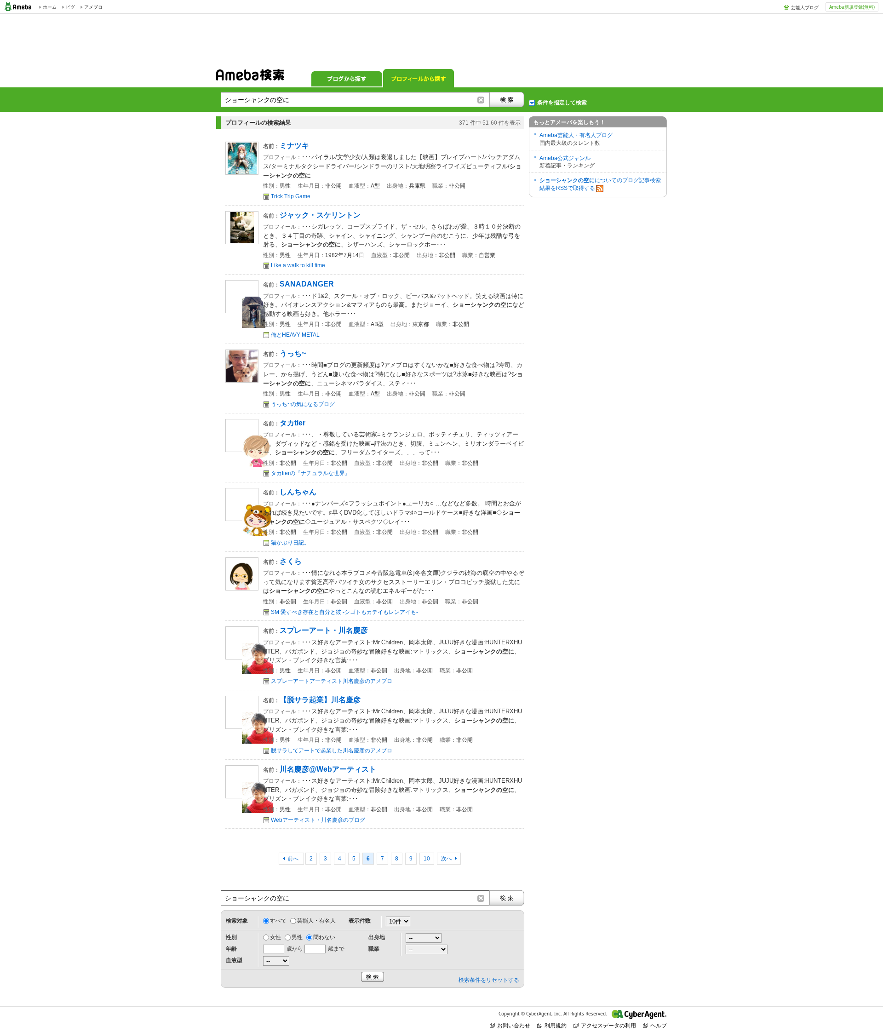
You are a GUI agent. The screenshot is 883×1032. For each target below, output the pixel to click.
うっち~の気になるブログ (303, 404)
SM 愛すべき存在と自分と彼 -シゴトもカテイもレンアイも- (344, 612)
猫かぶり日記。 (290, 542)
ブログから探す (346, 78)
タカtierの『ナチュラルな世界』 (310, 473)
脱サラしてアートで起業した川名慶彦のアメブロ (331, 750)
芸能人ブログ (805, 7)
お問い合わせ (513, 1025)
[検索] (506, 99)
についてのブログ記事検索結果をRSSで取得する (600, 184)
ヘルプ (658, 1025)
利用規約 (556, 1025)
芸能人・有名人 (316, 920)
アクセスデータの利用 (608, 1025)
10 (427, 858)
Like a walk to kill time (298, 265)
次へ (446, 858)
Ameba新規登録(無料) (852, 7)
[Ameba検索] (250, 78)
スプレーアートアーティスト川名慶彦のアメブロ (331, 681)
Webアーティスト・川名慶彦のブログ (318, 820)
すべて (278, 920)
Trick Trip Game (290, 196)
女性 (275, 937)
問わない (324, 937)
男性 (297, 937)
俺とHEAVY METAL (295, 335)
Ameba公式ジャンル (565, 158)
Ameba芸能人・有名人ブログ (576, 135)
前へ (293, 858)
